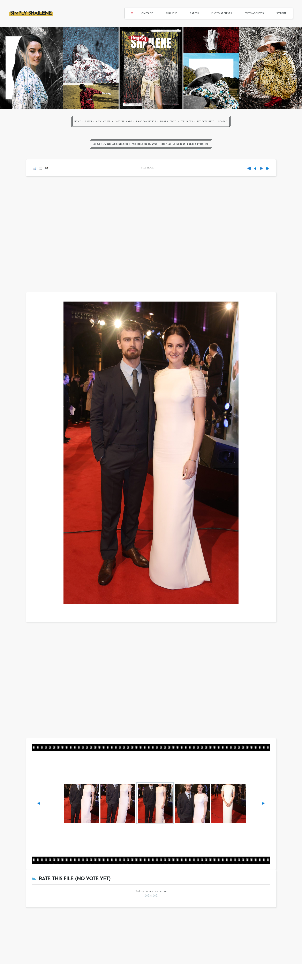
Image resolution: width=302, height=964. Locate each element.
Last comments (146, 121)
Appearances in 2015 (145, 144)
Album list (103, 121)
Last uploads (123, 121)
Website (282, 13)
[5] (156, 895)
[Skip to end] (267, 168)
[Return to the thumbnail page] (34, 168)
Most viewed (168, 121)
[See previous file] (255, 168)
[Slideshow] (46, 168)
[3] (151, 895)
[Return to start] (249, 168)
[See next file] (261, 168)
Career (194, 13)
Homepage (146, 13)
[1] (145, 895)
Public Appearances (116, 144)
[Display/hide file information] (40, 168)
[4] (153, 895)
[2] (148, 895)
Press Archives (254, 13)
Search (223, 121)
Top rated (187, 121)
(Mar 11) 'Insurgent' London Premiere (185, 144)
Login (88, 121)
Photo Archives (221, 13)
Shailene (171, 13)
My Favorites (205, 121)
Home (77, 121)
